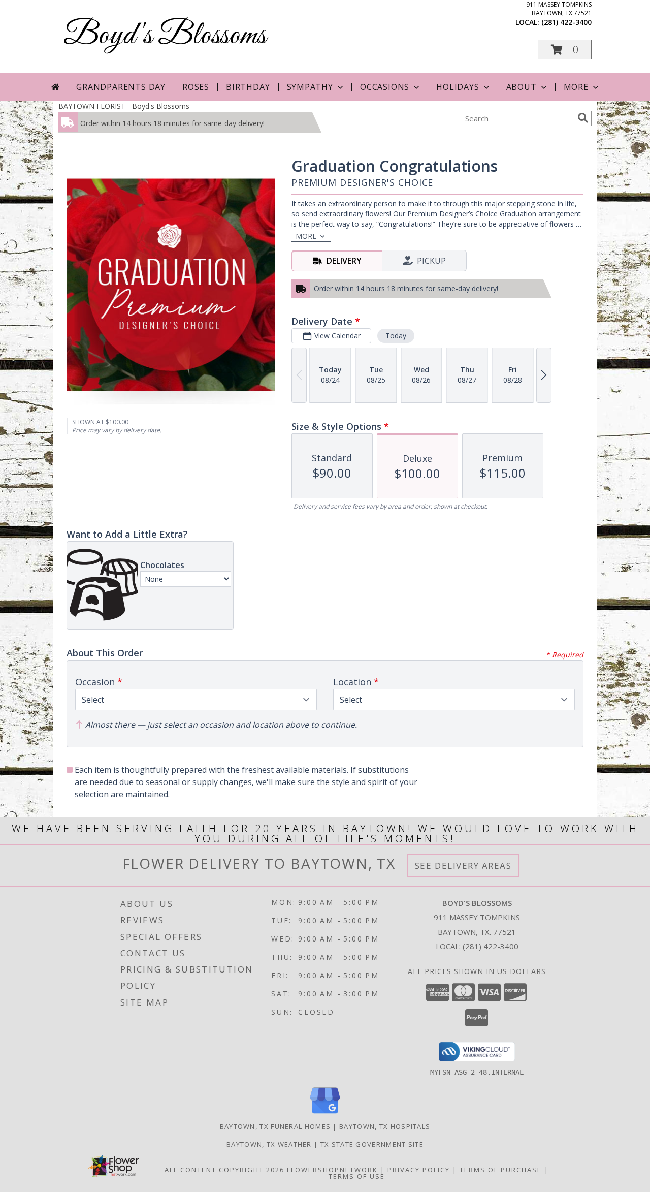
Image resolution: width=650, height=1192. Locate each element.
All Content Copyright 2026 (224, 1169)
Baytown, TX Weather (269, 1144)
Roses (195, 86)
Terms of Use (357, 1176)
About (521, 86)
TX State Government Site (372, 1144)
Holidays (457, 86)
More (576, 86)
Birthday (248, 86)
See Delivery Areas (463, 865)
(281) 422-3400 (566, 22)
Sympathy (310, 86)
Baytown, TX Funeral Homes (275, 1126)
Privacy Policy (418, 1169)
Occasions (384, 86)
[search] (583, 117)
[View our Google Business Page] (325, 1114)
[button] (565, 49)
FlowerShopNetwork (332, 1169)
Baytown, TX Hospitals (384, 1126)
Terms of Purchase (501, 1169)
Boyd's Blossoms (164, 35)
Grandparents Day (121, 86)
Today (395, 335)
